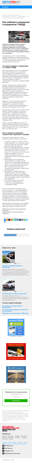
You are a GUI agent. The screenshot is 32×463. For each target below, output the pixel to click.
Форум (25, 442)
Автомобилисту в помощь (9, 16)
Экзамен (17, 436)
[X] (9, 220)
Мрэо (4, 431)
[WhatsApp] (24, 220)
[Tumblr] (18, 220)
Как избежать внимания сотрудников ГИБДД (15, 17)
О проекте (4, 442)
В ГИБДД (17, 437)
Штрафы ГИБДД (21, 16)
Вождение (10, 436)
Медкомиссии (8, 429)
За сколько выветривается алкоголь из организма (15, 310)
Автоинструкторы (10, 428)
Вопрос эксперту (13, 442)
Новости (20, 442)
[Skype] (27, 220)
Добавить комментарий (16, 229)
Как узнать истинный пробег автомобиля (12, 306)
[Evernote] (14, 220)
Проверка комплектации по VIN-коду (15, 313)
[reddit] (11, 220)
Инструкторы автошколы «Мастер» (14, 294)
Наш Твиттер (8, 448)
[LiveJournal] (20, 220)
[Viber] (22, 220)
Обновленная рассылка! (16, 394)
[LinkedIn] (16, 220)
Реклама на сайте (6, 443)
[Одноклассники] (7, 220)
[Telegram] (5, 222)
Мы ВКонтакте (9, 445)
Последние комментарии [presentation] (10, 234)
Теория (4, 436)
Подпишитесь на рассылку (12, 453)
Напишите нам (9, 451)
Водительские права (8, 437)
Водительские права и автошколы (11, 15)
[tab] (10, 235)
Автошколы (7, 427)
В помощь (5, 439)
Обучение (24, 437)
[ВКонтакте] (5, 220)
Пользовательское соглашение (19, 443)
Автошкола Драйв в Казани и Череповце (12, 266)
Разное (11, 439)
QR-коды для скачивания (16, 336)
